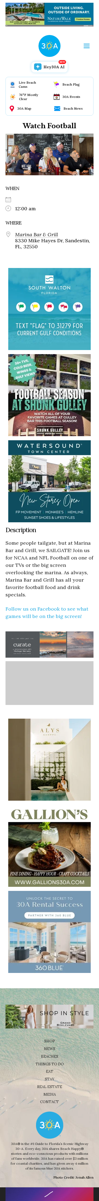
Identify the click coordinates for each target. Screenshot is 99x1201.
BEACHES (49, 1056)
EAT (49, 1071)
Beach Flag (71, 84)
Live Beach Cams (27, 84)
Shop (49, 1041)
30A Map (24, 108)
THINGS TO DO (49, 1064)
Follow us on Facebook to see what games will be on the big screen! (47, 612)
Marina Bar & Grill (36, 235)
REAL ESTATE (49, 1087)
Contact (49, 1102)
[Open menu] (87, 46)
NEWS (49, 1048)
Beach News (73, 108)
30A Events (71, 97)
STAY (49, 1079)
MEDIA (49, 1094)
